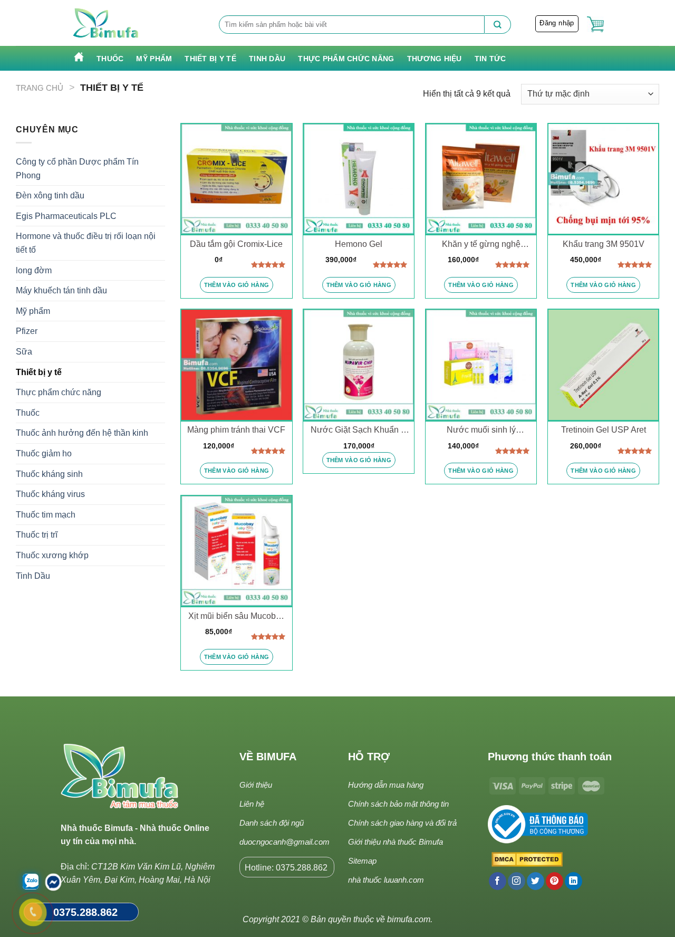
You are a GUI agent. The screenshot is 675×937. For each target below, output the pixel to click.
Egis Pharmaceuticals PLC (66, 216)
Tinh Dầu (267, 58)
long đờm (34, 270)
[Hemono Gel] (358, 179)
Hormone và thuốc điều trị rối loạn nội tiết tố (86, 243)
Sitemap (362, 860)
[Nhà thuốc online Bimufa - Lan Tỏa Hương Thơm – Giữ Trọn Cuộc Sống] (106, 23)
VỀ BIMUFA (267, 756)
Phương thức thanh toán (550, 756)
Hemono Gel (358, 244)
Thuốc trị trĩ (36, 534)
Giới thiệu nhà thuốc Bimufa (395, 841)
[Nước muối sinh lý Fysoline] (481, 364)
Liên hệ (251, 803)
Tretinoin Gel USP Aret (603, 429)
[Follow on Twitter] (535, 881)
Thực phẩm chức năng (346, 58)
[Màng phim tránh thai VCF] (236, 364)
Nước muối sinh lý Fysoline (481, 430)
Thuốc (110, 58)
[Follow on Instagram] (516, 881)
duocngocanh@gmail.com (284, 841)
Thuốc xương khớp (52, 555)
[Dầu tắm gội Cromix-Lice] (236, 179)
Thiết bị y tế (210, 58)
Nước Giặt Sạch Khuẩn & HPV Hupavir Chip (359, 430)
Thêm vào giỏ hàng (236, 285)
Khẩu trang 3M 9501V (603, 244)
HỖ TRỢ (369, 756)
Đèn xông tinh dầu (50, 195)
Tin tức (490, 58)
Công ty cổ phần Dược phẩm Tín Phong (77, 168)
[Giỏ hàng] (595, 24)
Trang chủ (39, 87)
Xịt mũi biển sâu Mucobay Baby (236, 616)
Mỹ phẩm (154, 58)
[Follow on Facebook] (497, 881)
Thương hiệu (434, 58)
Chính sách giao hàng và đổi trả (402, 822)
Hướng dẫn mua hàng (385, 784)
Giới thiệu (255, 784)
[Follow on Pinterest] (554, 881)
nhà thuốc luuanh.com (386, 879)
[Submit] (498, 24)
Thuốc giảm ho (44, 453)
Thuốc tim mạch (45, 514)
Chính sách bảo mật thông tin (398, 803)
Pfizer (26, 331)
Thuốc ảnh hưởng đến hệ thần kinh (82, 432)
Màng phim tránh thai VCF (236, 429)
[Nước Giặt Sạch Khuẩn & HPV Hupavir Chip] (358, 364)
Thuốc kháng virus (50, 494)
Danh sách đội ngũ (271, 822)
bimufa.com (408, 919)
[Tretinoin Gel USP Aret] (603, 364)
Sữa (24, 351)
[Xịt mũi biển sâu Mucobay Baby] (236, 551)
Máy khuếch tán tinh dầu (61, 290)
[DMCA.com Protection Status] (525, 860)
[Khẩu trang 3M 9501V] (603, 179)
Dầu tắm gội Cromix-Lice (236, 244)
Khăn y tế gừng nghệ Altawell (481, 245)
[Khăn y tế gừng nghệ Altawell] (481, 179)
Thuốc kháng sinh (49, 474)
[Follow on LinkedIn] (573, 881)
